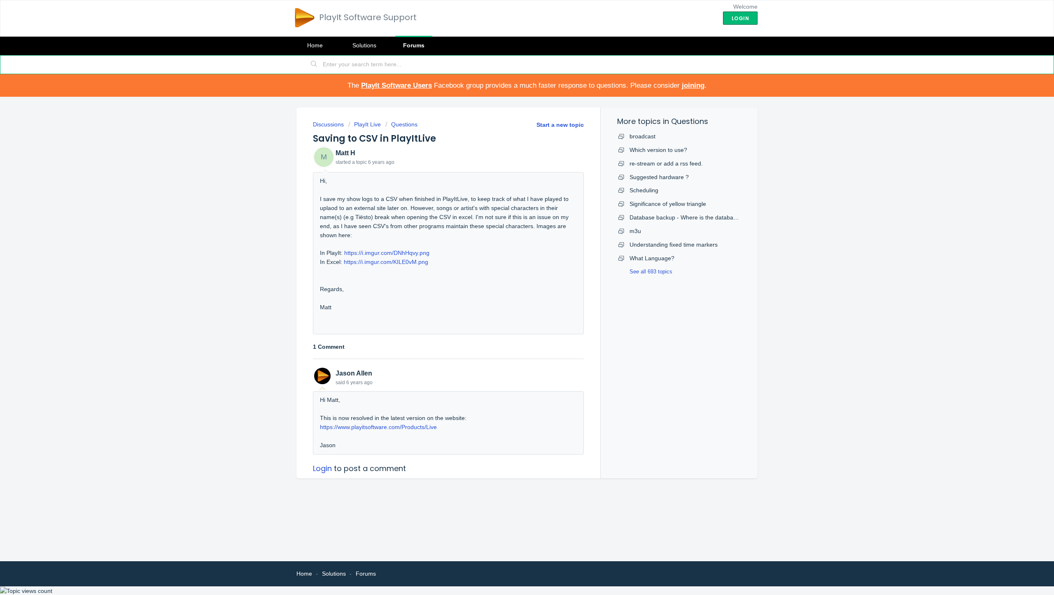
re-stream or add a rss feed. (666, 163)
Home (315, 45)
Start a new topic (560, 124)
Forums (413, 45)
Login (322, 468)
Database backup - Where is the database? (686, 217)
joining (693, 85)
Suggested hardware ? (659, 177)
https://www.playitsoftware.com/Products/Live (378, 427)
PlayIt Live (367, 124)
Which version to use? (658, 150)
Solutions (364, 45)
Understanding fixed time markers (674, 244)
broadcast (642, 136)
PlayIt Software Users (396, 85)
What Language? (652, 258)
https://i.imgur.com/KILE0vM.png (386, 262)
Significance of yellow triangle (668, 204)
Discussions (328, 124)
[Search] (314, 64)
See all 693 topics (651, 271)
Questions (404, 124)
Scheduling (644, 190)
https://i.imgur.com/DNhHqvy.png (386, 253)
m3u (635, 231)
